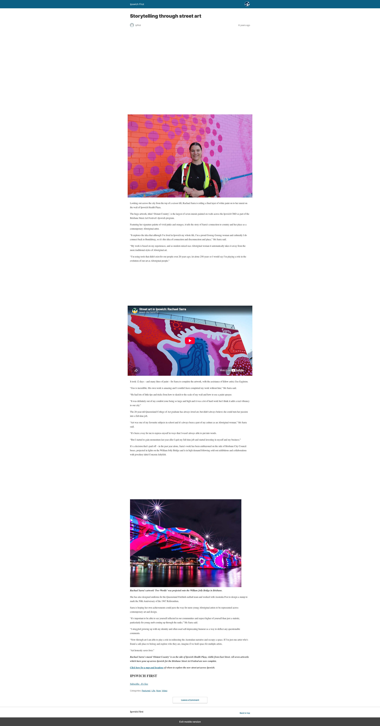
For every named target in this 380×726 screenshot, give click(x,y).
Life (153, 690)
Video (164, 690)
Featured (146, 690)
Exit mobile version (190, 721)
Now (158, 690)
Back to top (245, 713)
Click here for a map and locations (146, 667)
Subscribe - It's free (139, 683)
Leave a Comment (190, 700)
